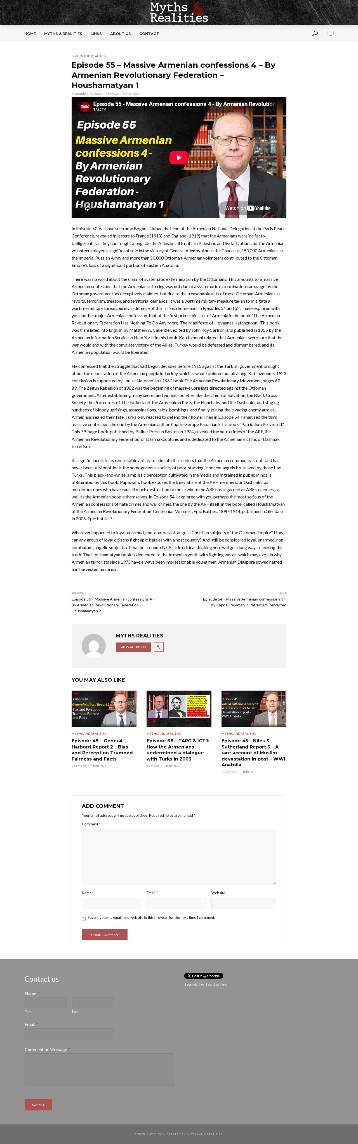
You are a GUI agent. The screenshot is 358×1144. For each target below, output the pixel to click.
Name (88, 893)
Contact (149, 33)
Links (96, 33)
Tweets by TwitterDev (205, 984)
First (28, 1011)
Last (75, 1011)
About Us (120, 33)
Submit (38, 1105)
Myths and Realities (89, 56)
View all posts (133, 647)
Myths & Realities (63, 33)
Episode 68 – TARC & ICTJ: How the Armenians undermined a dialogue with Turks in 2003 (178, 750)
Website (218, 893)
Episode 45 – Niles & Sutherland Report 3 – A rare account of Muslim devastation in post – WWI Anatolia (253, 753)
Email (152, 893)
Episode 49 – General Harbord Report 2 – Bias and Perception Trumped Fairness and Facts (102, 750)
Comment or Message (47, 1049)
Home (30, 33)
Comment (91, 824)
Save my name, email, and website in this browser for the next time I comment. (151, 917)
